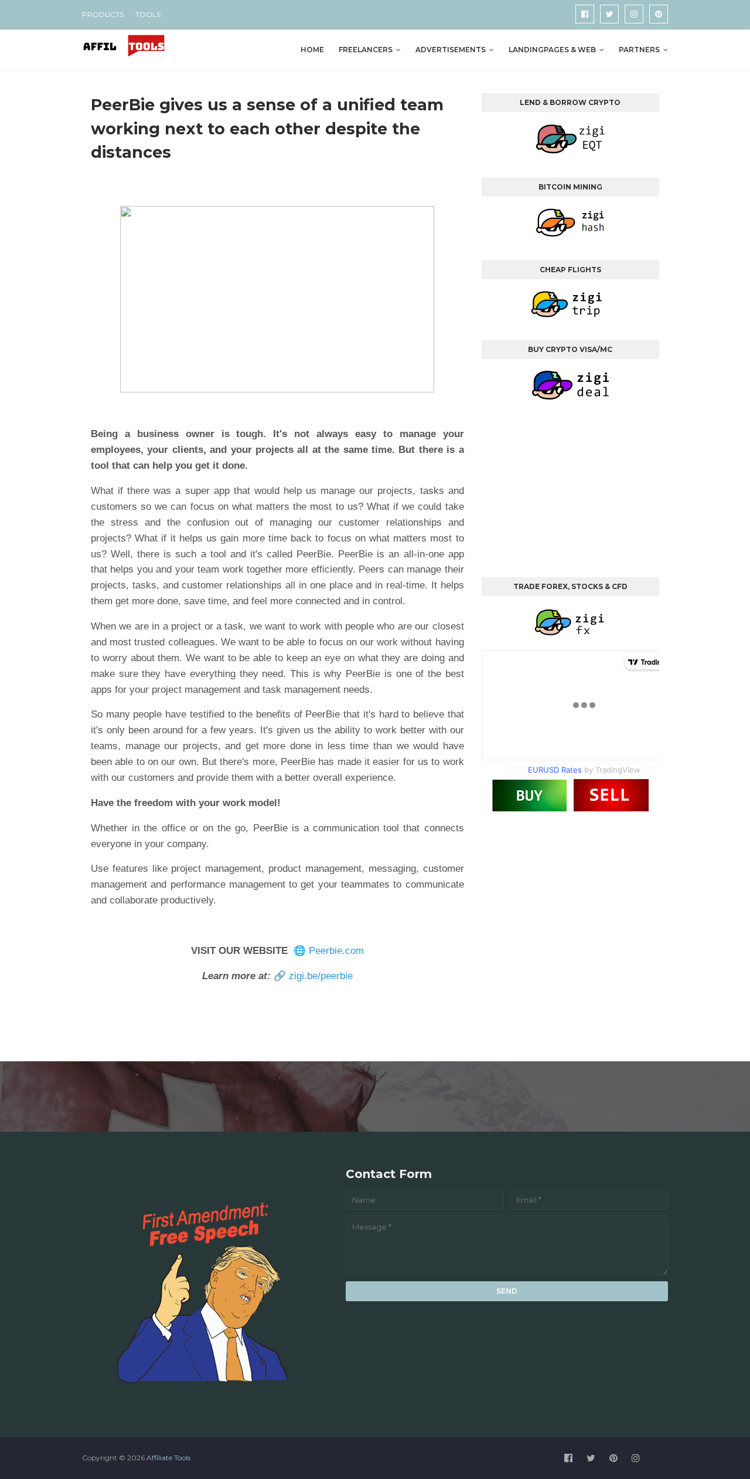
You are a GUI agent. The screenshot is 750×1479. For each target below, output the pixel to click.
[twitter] (609, 14)
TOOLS (148, 14)
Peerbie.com (336, 950)
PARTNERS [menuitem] (639, 49)
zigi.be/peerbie (321, 976)
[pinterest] (658, 14)
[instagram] (634, 14)
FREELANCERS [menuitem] (366, 49)
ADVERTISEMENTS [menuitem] (450, 49)
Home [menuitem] (312, 49)
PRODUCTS (103, 14)
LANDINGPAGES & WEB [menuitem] (552, 49)
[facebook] (584, 14)
